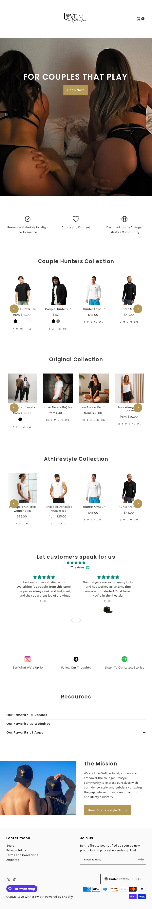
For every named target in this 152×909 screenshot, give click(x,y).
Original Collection (76, 359)
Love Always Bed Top (94, 407)
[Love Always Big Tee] (58, 388)
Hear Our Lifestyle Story (107, 810)
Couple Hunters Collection (76, 261)
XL (30, 329)
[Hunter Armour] (94, 290)
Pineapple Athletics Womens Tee (22, 508)
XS (47, 420)
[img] (76, 562)
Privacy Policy (16, 850)
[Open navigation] (9, 19)
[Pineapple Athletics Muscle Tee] (58, 488)
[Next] (137, 309)
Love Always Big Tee (58, 407)
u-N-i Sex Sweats (22, 407)
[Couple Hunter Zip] (58, 290)
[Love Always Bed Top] (94, 388)
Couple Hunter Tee (23, 309)
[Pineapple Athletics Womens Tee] (22, 488)
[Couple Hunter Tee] (22, 290)
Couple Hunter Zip (58, 309)
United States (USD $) (125, 879)
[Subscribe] (141, 860)
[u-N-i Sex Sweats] (22, 388)
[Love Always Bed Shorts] (129, 388)
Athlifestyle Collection (76, 459)
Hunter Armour (94, 309)
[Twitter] (8, 880)
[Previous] (14, 309)
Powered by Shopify (59, 896)
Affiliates (12, 860)
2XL (22, 329)
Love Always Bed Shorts (129, 409)
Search (11, 845)
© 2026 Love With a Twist (24, 896)
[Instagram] (14, 880)
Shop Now (75, 90)
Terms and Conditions (22, 855)
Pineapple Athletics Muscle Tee (58, 508)
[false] (76, 659)
